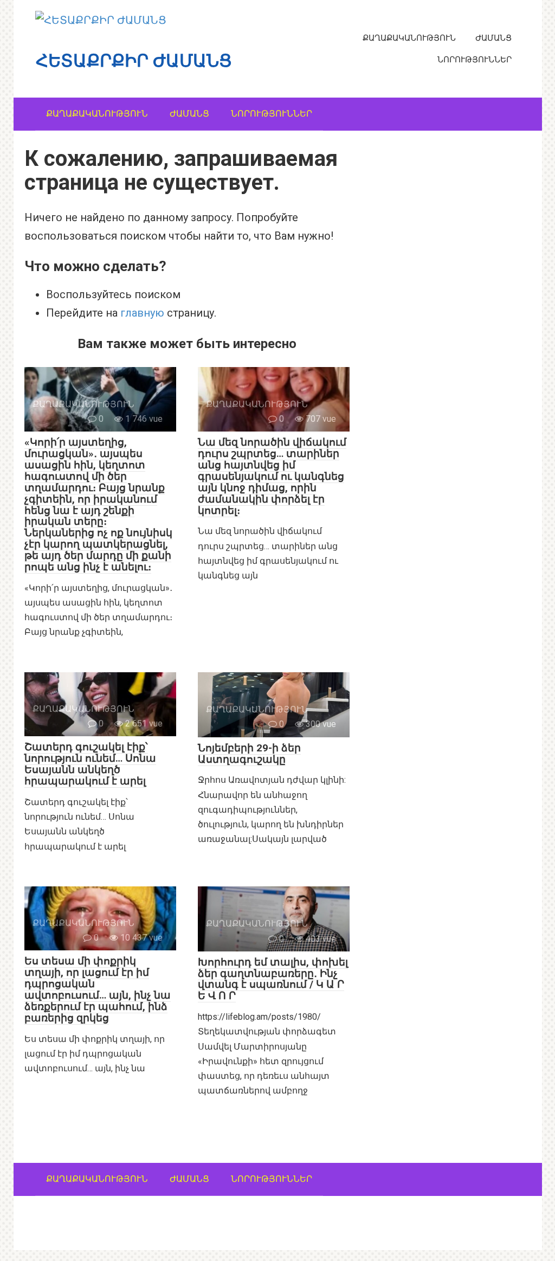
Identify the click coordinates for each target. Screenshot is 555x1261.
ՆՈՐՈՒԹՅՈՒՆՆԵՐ (474, 60)
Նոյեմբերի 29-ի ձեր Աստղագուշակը (249, 753)
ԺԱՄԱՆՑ (493, 38)
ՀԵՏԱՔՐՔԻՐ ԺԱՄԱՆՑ (134, 60)
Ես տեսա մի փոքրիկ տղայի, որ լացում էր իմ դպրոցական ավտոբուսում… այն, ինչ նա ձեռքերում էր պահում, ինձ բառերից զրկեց (97, 989)
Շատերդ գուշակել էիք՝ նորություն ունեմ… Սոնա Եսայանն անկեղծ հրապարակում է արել (90, 764)
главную (142, 312)
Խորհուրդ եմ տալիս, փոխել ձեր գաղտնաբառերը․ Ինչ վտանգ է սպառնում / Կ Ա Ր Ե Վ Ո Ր (273, 979)
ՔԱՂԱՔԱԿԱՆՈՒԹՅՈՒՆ (409, 38)
